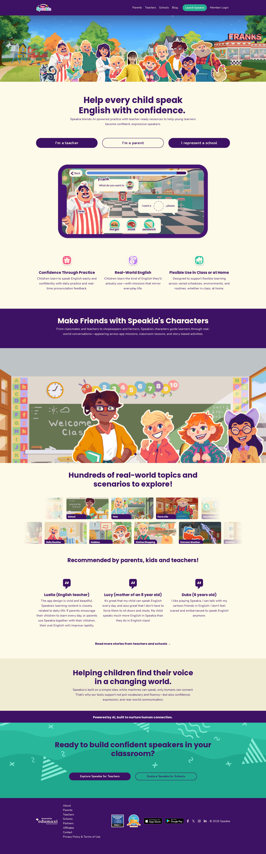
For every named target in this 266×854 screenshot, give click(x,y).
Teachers (150, 7)
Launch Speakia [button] (194, 7)
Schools (164, 7)
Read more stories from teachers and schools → (133, 642)
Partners (68, 822)
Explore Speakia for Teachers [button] (100, 775)
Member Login (219, 7)
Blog (175, 7)
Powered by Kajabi (221, 845)
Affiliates (68, 827)
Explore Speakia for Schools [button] (166, 775)
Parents (137, 7)
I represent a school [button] (199, 142)
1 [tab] (125, 453)
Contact (67, 831)
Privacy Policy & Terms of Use (81, 836)
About (67, 805)
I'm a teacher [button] (66, 142)
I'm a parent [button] (133, 142)
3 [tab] (135, 453)
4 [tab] (140, 453)
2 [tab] (130, 453)
